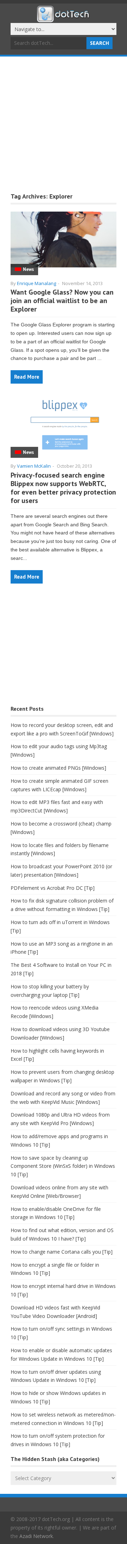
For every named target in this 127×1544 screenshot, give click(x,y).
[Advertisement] (63, 123)
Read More (26, 376)
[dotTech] (63, 18)
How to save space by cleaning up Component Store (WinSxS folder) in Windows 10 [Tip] (63, 1166)
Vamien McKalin (34, 466)
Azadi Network (36, 1536)
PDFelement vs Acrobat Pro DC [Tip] (53, 888)
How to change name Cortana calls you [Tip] (62, 1251)
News (28, 269)
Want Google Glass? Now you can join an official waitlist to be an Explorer (62, 301)
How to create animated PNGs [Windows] (58, 767)
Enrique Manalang (36, 283)
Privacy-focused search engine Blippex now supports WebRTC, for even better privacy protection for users (63, 488)
